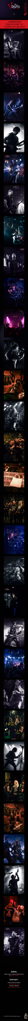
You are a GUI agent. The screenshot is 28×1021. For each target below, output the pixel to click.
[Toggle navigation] (14, 14)
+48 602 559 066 (15, 975)
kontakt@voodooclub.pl (14, 984)
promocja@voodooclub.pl (14, 987)
